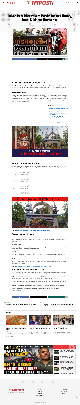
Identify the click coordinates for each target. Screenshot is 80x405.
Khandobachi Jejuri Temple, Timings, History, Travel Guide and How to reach (33, 230)
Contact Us (40, 391)
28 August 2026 (9, 331)
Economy (31, 7)
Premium (19, 7)
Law (57, 7)
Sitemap (63, 393)
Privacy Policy (64, 391)
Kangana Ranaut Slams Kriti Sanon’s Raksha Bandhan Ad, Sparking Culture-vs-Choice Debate (40, 327)
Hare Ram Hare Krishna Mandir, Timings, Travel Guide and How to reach (32, 160)
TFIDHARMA (18, 290)
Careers (40, 393)
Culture (45, 24)
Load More (58, 122)
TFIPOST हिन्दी (12, 2)
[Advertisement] (40, 71)
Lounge (61, 7)
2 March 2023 (40, 24)
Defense (37, 7)
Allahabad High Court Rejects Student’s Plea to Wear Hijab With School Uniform (63, 327)
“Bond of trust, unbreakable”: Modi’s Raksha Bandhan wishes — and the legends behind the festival (16, 328)
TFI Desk (34, 24)
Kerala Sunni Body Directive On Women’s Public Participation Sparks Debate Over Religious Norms (58, 113)
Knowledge (51, 7)
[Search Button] (77, 3)
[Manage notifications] (76, 397)
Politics (25, 7)
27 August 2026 (32, 330)
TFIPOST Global (12, 3)
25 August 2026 (56, 330)
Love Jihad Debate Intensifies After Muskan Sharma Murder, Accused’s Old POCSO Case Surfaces (57, 118)
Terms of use (64, 389)
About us (40, 389)
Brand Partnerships (40, 395)
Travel (48, 24)
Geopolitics (44, 7)
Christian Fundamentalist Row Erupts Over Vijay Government (58, 109)
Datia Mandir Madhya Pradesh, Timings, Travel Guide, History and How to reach (34, 266)
